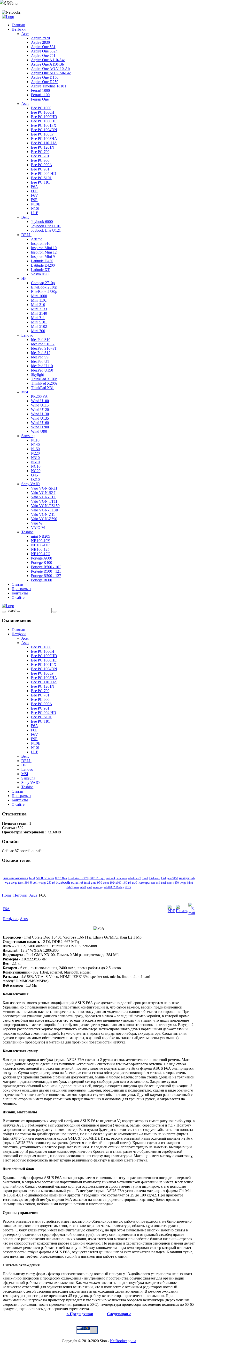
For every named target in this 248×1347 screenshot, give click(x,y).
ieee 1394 (23, 882)
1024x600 (115, 882)
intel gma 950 (93, 882)
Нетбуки (20, 895)
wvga (14, 882)
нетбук (184, 878)
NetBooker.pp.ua (123, 1341)
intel (32, 878)
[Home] (8, 606)
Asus (33, 895)
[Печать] (181, 911)
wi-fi (83, 887)
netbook (111, 878)
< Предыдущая (80, 1314)
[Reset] (54, 611)
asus (76, 887)
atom (106, 882)
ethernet (77, 882)
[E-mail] (191, 913)
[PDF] (171, 911)
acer (153, 882)
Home (6, 895)
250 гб (51, 882)
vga (7, 882)
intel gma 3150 (169, 878)
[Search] (4, 611)
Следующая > (119, 1314)
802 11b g (61, 878)
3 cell (145, 878)
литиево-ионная (15, 878)
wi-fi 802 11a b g (114, 887)
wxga (183, 882)
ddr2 (128, 887)
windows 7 (134, 878)
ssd (158, 882)
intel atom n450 (170, 882)
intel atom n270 (78, 878)
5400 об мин (45, 878)
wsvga (42, 882)
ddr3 (70, 887)
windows (121, 878)
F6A (6, 909)
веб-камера (141, 882)
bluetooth (63, 882)
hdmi (190, 882)
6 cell (34, 882)
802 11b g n (97, 878)
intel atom (154, 878)
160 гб (126, 882)
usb (193, 878)
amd (89, 887)
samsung (98, 887)
